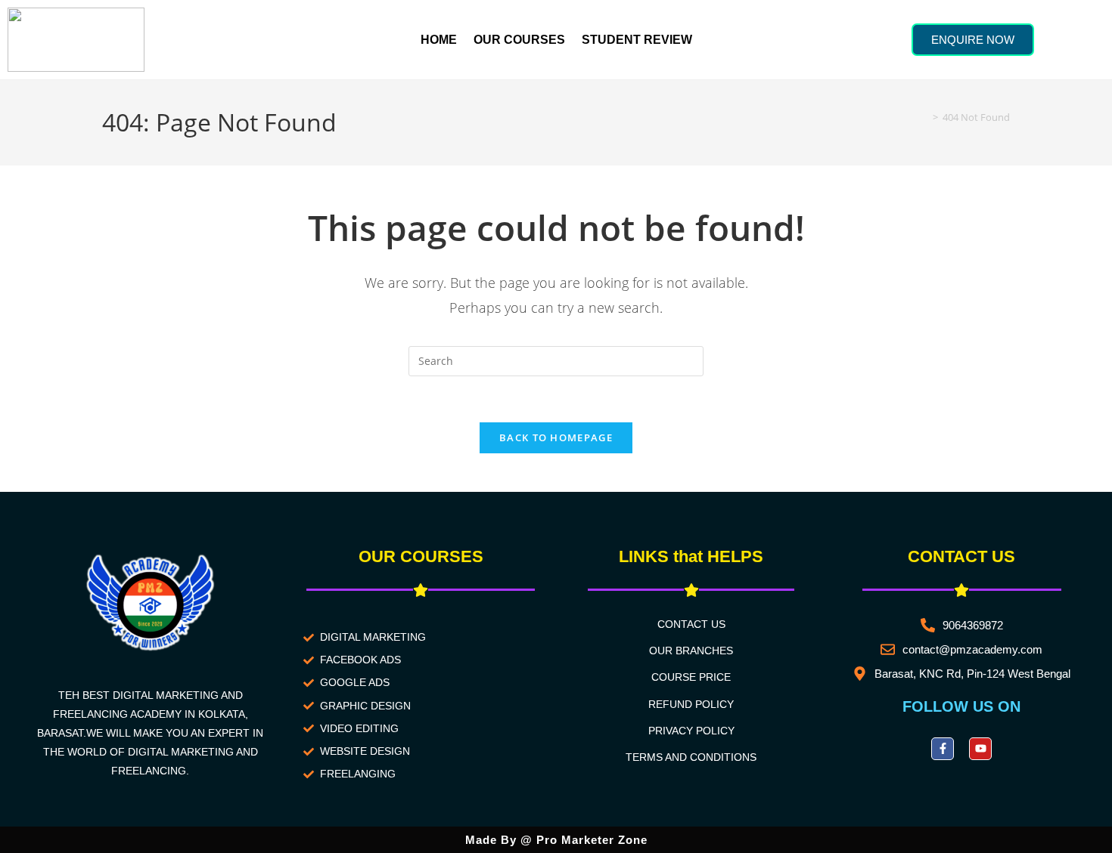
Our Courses (519, 39)
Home (439, 39)
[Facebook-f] (942, 748)
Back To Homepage (556, 437)
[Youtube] (980, 748)
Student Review (637, 39)
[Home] (924, 117)
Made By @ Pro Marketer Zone (556, 839)
